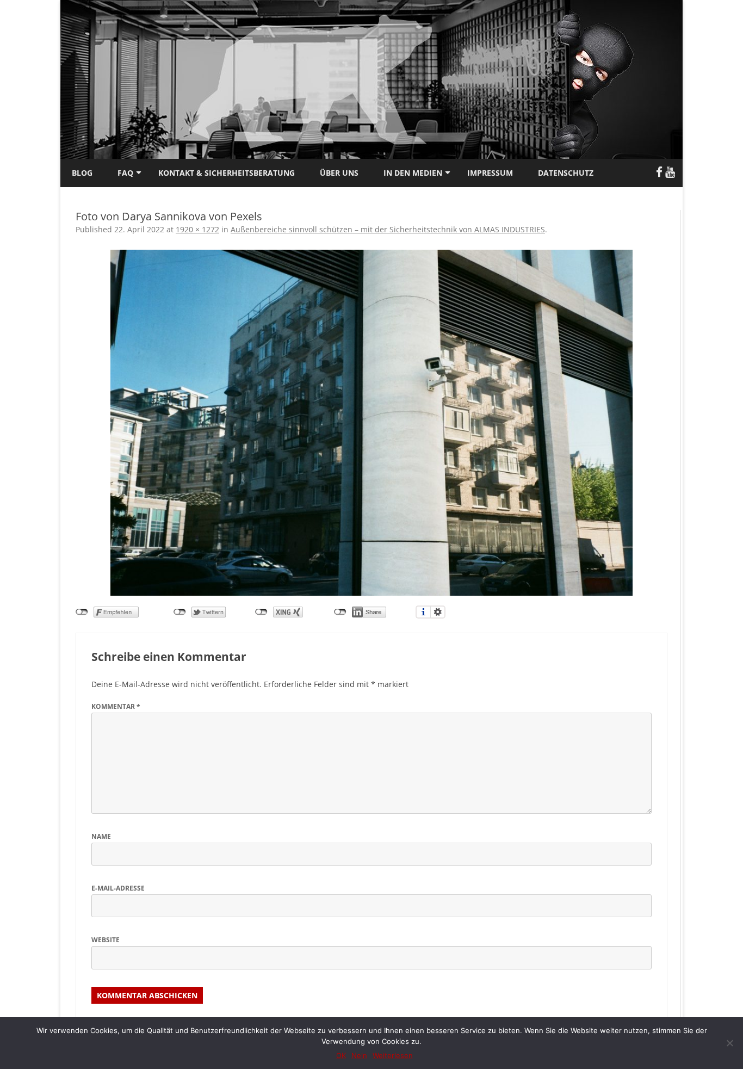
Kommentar (115, 706)
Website (105, 939)
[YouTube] (670, 172)
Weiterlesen (393, 1055)
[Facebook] (659, 172)
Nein (359, 1055)
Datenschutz (565, 173)
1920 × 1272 (197, 229)
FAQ (125, 173)
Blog (82, 173)
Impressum (490, 173)
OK (341, 1055)
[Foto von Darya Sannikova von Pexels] (371, 423)
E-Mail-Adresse (118, 888)
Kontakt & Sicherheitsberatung (226, 173)
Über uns (339, 173)
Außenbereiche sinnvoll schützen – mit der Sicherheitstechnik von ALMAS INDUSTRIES (388, 229)
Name (101, 836)
